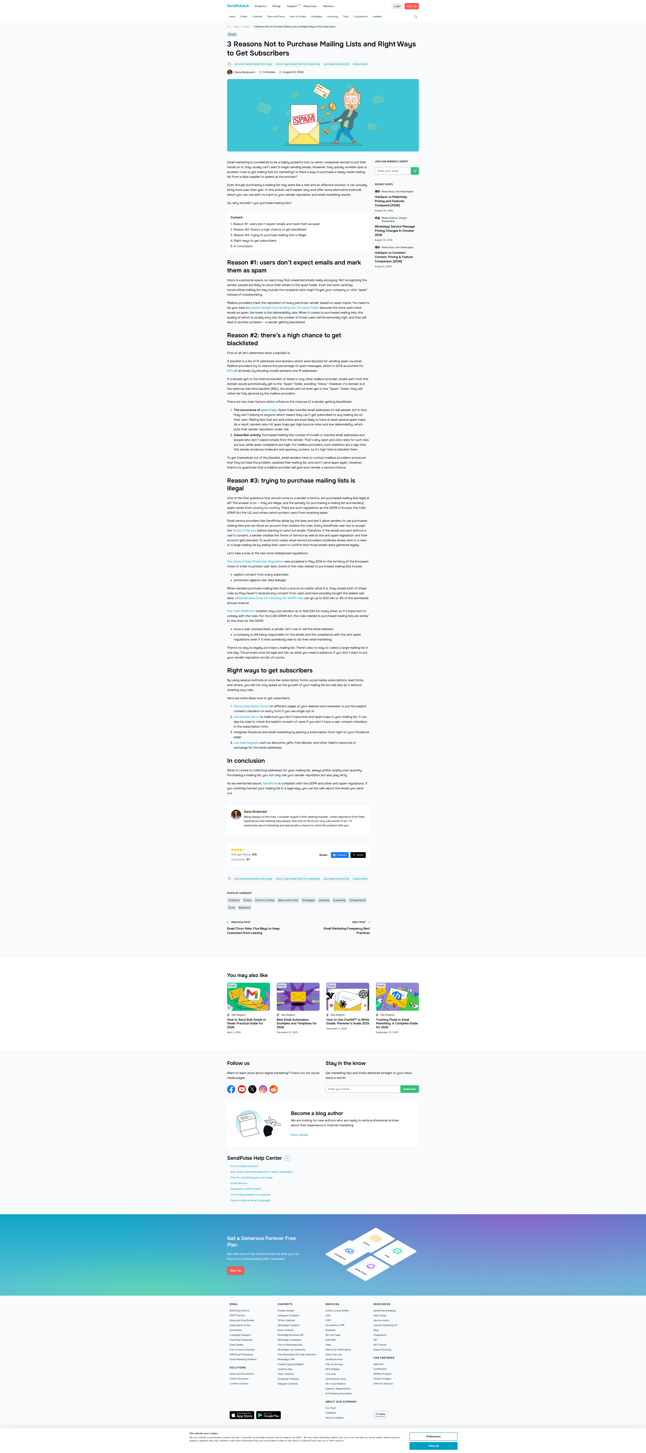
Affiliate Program (382, 1373)
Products (260, 6)
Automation (236, 1330)
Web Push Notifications (338, 1349)
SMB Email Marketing (241, 1354)
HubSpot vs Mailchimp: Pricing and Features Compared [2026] (391, 201)
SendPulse (270, 783)
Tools (346, 16)
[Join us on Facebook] (231, 1089)
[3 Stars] (238, 849)
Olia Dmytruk (238, 1014)
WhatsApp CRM (286, 1359)
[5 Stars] (243, 849)
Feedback (331, 1412)
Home (232, 16)
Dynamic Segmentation (338, 1388)
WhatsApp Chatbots (288, 1325)
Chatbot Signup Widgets (291, 1364)
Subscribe (409, 1089)
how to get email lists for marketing (298, 64)
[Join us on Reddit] (274, 1089)
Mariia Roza (388, 191)
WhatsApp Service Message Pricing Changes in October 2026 (395, 231)
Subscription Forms (240, 1325)
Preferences (433, 1436)
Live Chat (331, 1373)
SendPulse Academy (384, 1310)
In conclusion (243, 246)
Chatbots (257, 16)
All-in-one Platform (336, 1383)
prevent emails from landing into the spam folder (284, 308)
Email (234, 1304)
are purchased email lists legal (253, 64)
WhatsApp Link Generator (292, 1349)
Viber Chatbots (286, 1373)
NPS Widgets (333, 1369)
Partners (328, 6)
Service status (381, 1320)
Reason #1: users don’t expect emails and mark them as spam (276, 224)
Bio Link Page (333, 1334)
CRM (328, 1320)
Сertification (380, 1368)
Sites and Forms (276, 16)
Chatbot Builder (286, 1310)
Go (287, 1158)
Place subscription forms (251, 706)
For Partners (383, 1358)
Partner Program (382, 1378)
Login (397, 6)
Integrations (379, 1334)
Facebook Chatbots (288, 1378)
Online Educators (239, 1378)
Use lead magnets (246, 743)
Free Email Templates (241, 1339)
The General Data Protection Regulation (255, 561)
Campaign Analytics (240, 1334)
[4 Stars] (240, 849)
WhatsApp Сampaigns (289, 1339)
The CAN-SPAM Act (241, 611)
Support (292, 6)
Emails (243, 16)
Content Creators (239, 1383)
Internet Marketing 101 (385, 1325)
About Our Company (341, 1401)
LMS (328, 1315)
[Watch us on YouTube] (242, 1089)
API (375, 1339)
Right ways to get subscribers (255, 240)
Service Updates (335, 1417)
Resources (309, 6)
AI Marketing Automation (339, 1393)
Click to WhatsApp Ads (290, 1344)
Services (332, 1304)
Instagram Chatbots (288, 1315)
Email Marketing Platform (243, 1359)
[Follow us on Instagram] (263, 1089)
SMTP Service (237, 1315)
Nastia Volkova (390, 217)
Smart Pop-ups (334, 1354)
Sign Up (412, 6)
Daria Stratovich (245, 72)
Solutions (238, 1367)
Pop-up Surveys (334, 1364)
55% (230, 371)
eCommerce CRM (335, 1325)
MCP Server (380, 1344)
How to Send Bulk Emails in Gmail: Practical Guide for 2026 (246, 1023)
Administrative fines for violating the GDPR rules (269, 598)
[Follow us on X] (252, 1089)
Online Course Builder (337, 1310)
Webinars (244, 907)
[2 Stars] (235, 849)
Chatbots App (285, 1369)
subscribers (360, 64)
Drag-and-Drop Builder (242, 1320)
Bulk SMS (331, 1339)
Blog (375, 1330)
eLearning (332, 16)
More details (299, 1135)
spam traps (269, 410)
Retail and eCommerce (242, 1373)
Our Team (331, 1407)
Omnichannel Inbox (336, 1378)
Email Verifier (237, 1344)
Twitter (360, 855)
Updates (377, 16)
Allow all (433, 1445)
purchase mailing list (336, 64)
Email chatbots (286, 1330)
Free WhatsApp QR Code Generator (297, 1354)
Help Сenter (379, 1315)
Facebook (341, 855)
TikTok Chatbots (286, 1320)
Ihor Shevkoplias (404, 191)
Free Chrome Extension (242, 1349)
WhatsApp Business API (290, 1334)
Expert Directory (382, 1349)
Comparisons (361, 16)
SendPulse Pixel (334, 1359)
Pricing (276, 6)
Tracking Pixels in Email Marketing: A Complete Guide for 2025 (397, 1023)
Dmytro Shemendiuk (394, 219)
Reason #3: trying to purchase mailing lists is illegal (270, 235)
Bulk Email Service (239, 1310)
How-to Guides (298, 16)
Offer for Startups (383, 1383)
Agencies (378, 1364)
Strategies (316, 16)
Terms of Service (244, 530)
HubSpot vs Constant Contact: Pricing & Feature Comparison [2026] (394, 257)
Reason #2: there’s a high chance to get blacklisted (270, 229)
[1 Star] (232, 849)
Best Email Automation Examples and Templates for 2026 (297, 1023)
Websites (331, 1330)
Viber (328, 1344)
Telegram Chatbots (288, 1383)
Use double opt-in (246, 717)
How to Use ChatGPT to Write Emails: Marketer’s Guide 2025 (347, 1021)
